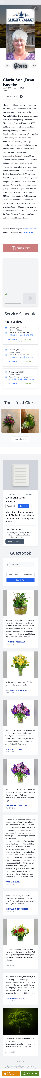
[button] (20, 603)
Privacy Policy (14, 1068)
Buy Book (23, 506)
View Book (11, 506)
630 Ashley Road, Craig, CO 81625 (22, 379)
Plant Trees (28, 340)
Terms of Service (26, 1068)
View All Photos (20, 439)
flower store (28, 232)
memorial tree (30, 228)
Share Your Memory (14, 541)
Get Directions (12, 340)
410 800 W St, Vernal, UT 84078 (21, 335)
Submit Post (20, 580)
